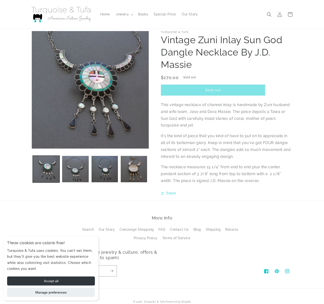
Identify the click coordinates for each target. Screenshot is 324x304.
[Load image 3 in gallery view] (104, 169)
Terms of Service (176, 238)
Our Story (107, 229)
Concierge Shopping (137, 229)
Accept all (51, 281)
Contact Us (179, 229)
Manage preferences (51, 292)
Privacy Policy (145, 238)
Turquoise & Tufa (154, 301)
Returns (231, 229)
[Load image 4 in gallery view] (133, 169)
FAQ (161, 229)
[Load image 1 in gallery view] (46, 169)
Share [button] (171, 193)
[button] (124, 14)
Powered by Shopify (178, 301)
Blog (197, 229)
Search (88, 229)
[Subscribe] (111, 270)
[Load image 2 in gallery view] (75, 169)
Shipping (213, 229)
